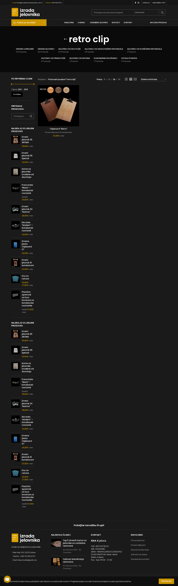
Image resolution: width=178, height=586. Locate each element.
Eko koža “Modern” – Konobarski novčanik (27, 226)
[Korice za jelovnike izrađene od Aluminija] (15, 174)
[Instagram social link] (138, 3)
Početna (41, 79)
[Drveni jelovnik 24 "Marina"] (15, 211)
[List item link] (29, 556)
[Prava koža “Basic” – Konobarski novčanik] (15, 192)
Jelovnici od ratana (139, 554)
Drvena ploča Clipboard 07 (27, 245)
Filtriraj (17, 94)
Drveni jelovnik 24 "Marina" (27, 209)
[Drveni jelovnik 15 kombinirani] (15, 265)
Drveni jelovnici (65, 132)
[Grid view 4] (135, 79)
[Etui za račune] (15, 281)
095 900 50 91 (57, 3)
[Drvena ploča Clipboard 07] (15, 247)
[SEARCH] (162, 12)
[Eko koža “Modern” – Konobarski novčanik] (15, 228)
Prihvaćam (166, 581)
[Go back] (65, 39)
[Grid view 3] (130, 79)
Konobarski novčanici (140, 559)
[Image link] (25, 538)
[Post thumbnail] (56, 546)
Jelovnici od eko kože (140, 550)
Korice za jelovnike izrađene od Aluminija (28, 173)
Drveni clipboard (52, 132)
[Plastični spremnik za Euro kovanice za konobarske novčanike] (15, 302)
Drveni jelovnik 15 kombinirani (28, 263)
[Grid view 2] (126, 79)
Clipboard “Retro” (58, 128)
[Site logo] (25, 12)
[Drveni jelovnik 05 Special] (15, 158)
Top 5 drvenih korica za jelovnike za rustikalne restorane (75, 543)
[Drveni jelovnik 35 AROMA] (15, 142)
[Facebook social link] (135, 3)
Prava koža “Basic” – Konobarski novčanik (27, 189)
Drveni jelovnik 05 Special (27, 156)
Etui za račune (25, 277)
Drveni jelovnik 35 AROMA (27, 140)
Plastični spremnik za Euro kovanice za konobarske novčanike (28, 299)
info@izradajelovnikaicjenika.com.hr (30, 3)
